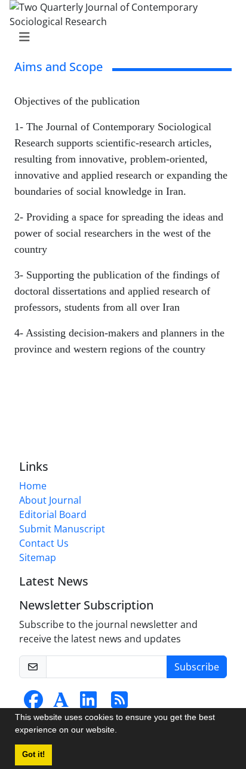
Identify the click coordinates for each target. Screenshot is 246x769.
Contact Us (44, 543)
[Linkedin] (88, 703)
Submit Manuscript (62, 528)
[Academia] (61, 703)
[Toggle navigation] (119, 37)
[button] (121, 731)
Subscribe (196, 666)
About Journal (50, 500)
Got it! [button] (33, 754)
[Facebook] (33, 703)
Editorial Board (53, 514)
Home (33, 485)
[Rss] (119, 703)
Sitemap (37, 557)
